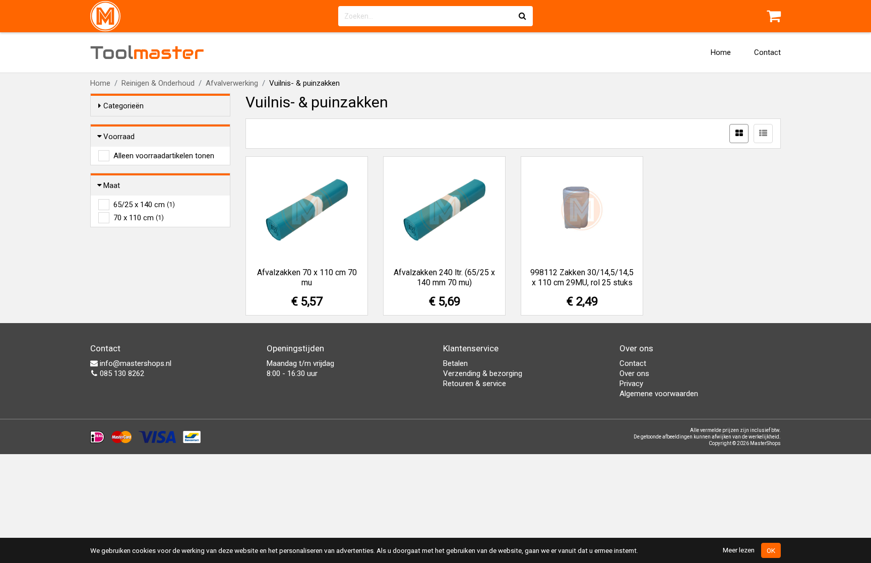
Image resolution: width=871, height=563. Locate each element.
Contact (767, 52)
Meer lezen (739, 550)
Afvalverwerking (232, 83)
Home (721, 52)
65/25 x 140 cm (144, 204)
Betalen (455, 363)
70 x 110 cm (138, 217)
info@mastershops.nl (134, 363)
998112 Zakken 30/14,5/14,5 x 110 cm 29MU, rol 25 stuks (582, 277)
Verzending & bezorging (482, 373)
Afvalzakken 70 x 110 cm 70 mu (307, 277)
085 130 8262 (121, 373)
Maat (111, 185)
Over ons (634, 373)
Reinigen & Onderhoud (158, 83)
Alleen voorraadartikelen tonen (163, 155)
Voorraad (119, 136)
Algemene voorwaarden (658, 393)
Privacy (631, 383)
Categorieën (123, 105)
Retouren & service (474, 383)
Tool (147, 52)
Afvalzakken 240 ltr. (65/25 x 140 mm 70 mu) (444, 277)
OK (771, 550)
